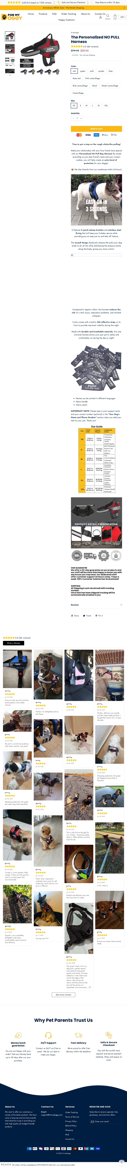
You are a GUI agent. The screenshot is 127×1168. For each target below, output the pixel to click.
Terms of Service (72, 1117)
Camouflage (78, 93)
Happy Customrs (67, 19)
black (94, 85)
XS (74, 105)
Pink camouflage (92, 78)
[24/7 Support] (48, 1035)
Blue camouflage (80, 85)
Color (73, 66)
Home (31, 14)
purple (101, 71)
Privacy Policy (71, 1121)
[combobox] (122, 17)
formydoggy (75, 32)
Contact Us (100, 14)
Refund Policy (71, 1125)
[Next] (10, 74)
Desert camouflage (110, 85)
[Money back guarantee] (18, 1035)
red (74, 71)
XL (99, 105)
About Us (85, 14)
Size (73, 101)
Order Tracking (68, 14)
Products (43, 14)
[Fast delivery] (78, 1035)
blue (111, 71)
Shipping (69, 1130)
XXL (106, 105)
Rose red (76, 78)
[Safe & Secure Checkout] (108, 1035)
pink (92, 71)
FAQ (54, 14)
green (82, 71)
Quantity (75, 113)
